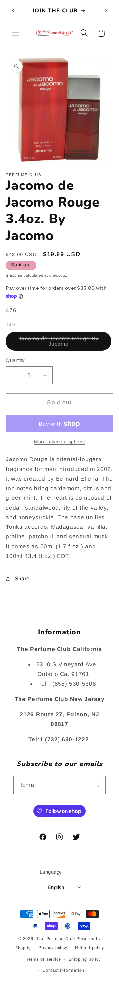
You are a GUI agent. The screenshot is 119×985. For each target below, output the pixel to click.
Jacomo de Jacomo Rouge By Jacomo (59, 343)
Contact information (63, 970)
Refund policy (89, 947)
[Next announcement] (106, 10)
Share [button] (22, 578)
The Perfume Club (55, 938)
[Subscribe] (97, 785)
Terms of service (43, 959)
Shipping (14, 275)
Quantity (15, 360)
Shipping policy (85, 959)
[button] (15, 33)
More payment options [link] (59, 441)
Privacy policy (52, 947)
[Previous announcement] (13, 10)
